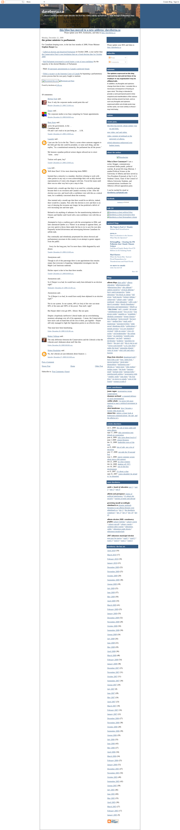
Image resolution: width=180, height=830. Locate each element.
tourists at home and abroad (125, 498)
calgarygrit (111, 299)
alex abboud (126, 287)
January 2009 (112, 613)
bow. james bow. (126, 359)
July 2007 (111, 689)
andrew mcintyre (113, 290)
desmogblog (111, 364)
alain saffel (122, 282)
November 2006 (113, 723)
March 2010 (111, 555)
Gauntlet (51, 139)
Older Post (99, 366)
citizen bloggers (123, 440)
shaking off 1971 (124, 464)
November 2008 (113, 622)
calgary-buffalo (119, 522)
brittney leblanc (129, 297)
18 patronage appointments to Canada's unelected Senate (68, 69)
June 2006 (111, 744)
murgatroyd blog (123, 324)
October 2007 (112, 676)
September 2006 (113, 731)
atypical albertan (127, 290)
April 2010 (111, 551)
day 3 (119, 513)
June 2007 (111, 693)
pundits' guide (113, 376)
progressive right (131, 374)
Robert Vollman (53, 336)
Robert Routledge (54, 350)
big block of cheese (123, 295)
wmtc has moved (116, 268)
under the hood (112, 348)
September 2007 (113, 681)
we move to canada (117, 265)
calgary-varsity (126, 524)
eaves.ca (113, 233)
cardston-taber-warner (115, 527)
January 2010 (112, 563)
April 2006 (111, 752)
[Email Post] (62, 85)
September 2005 (113, 781)
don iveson (112, 309)
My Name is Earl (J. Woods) (121, 227)
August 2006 (112, 735)
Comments (114, 62)
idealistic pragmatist (114, 316)
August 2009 (112, 584)
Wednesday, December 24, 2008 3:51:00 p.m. (62, 288)
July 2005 (111, 790)
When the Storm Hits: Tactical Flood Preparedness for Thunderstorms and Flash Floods (121, 259)
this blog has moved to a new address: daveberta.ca (90, 29)
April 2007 (111, 702)
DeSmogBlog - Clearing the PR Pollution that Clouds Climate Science (122, 244)
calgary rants (121, 299)
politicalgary (130, 326)
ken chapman (112, 319)
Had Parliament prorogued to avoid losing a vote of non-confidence (68, 61)
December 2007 (113, 668)
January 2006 (112, 765)
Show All (135, 271)
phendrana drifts (118, 326)
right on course (120, 331)
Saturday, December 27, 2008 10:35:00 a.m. (61, 357)
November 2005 (113, 773)
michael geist (117, 372)
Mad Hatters (115, 255)
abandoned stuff (130, 357)
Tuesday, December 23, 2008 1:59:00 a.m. (61, 162)
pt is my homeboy (127, 329)
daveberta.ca (52, 11)
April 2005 (111, 802)
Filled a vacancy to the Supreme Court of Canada (61, 74)
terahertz (120, 341)
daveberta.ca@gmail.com (117, 192)
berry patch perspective (116, 292)
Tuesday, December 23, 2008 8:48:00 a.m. (61, 273)
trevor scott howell (115, 346)
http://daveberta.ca (108, 33)
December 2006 (113, 718)
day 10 (130, 513)
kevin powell (123, 319)
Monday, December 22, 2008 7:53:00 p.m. (61, 105)
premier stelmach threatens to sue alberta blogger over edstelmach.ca (120, 507)
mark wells (127, 321)
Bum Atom (52, 122)
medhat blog (117, 321)
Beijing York (52, 99)
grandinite (131, 314)
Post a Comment (48, 362)
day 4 (124, 513)
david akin (124, 362)
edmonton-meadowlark (115, 531)
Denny (50, 111)
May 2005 (111, 798)
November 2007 (113, 672)
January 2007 (112, 714)
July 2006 (111, 739)
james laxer (120, 367)
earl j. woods (123, 309)
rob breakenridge (119, 333)
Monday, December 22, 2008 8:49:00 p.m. (61, 117)
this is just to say (131, 343)
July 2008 (111, 639)
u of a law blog (129, 346)
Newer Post (46, 366)
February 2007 (112, 710)
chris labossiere (121, 302)
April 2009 (111, 601)
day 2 (121, 510)
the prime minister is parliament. (59, 40)
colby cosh (133, 302)
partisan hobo (129, 372)
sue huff (119, 338)
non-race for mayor (114, 538)
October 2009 (112, 576)
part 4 (118, 489)
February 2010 (112, 559)
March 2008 (111, 655)
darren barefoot (113, 362)
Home (72, 366)
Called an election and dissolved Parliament (59, 52)
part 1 (131, 487)
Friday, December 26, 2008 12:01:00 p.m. (61, 331)
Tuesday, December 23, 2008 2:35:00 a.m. (61, 252)
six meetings (118, 336)
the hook (122, 369)
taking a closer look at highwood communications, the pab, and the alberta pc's (122, 415)
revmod (110, 331)
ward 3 (109, 541)
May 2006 (111, 748)
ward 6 (130, 541)
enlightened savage (115, 312)
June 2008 (111, 643)
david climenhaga (127, 304)
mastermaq (111, 324)
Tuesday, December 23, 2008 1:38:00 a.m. (61, 134)
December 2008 (113, 618)
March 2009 (111, 605)
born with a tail (113, 359)
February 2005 (112, 811)
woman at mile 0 (119, 381)
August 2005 (112, 786)
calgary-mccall (113, 524)
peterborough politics (115, 374)
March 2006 (111, 756)
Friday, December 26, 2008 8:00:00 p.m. (60, 345)
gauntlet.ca (122, 314)
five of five (128, 312)
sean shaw (124, 376)
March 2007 (111, 706)
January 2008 (112, 664)
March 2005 (111, 806)
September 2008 (113, 630)
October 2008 (112, 626)
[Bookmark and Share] (66, 81)
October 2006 (112, 727)
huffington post (123, 364)
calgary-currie (132, 522)
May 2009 (111, 597)
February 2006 (112, 760)
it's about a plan (122, 471)
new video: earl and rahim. (117, 132)
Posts (112, 58)
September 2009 (113, 580)
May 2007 (111, 697)
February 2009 (112, 609)
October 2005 (112, 777)
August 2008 (112, 634)
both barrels (117, 297)
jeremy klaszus (129, 316)
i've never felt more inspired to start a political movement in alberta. (122, 403)
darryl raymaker (113, 304)
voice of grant (112, 350)
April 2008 (111, 651)
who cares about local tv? (127, 437)
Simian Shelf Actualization (119, 229)
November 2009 (113, 571)
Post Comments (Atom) (61, 371)
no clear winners (124, 462)
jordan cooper (112, 369)
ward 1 (125, 538)
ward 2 (132, 538)
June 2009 (111, 592)
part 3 (112, 489)
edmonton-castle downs (122, 529)
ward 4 (116, 541)
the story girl (118, 343)
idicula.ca (110, 367)
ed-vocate (133, 309)
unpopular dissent (126, 348)
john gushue (130, 367)
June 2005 (111, 794)
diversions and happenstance (117, 307)
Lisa (49, 168)
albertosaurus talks (123, 285)
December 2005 (113, 769)
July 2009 (111, 588)
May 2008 (111, 647)
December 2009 (113, 567)
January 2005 (112, 815)
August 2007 (112, 685)
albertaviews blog (114, 287)
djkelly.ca (133, 307)
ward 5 (123, 541)
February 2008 (112, 660)
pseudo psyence (113, 329)
